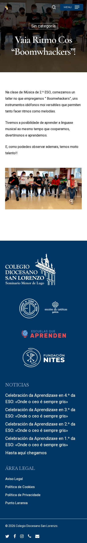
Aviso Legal (14, 479)
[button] (71, 7)
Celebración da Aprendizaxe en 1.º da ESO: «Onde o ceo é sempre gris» (40, 441)
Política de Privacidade (23, 495)
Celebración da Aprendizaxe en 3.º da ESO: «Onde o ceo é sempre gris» (40, 413)
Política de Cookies (20, 487)
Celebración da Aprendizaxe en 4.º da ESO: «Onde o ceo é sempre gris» (40, 398)
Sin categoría (43, 26)
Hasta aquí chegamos (26, 453)
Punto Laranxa (16, 503)
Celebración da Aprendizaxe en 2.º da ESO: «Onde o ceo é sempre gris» (40, 427)
